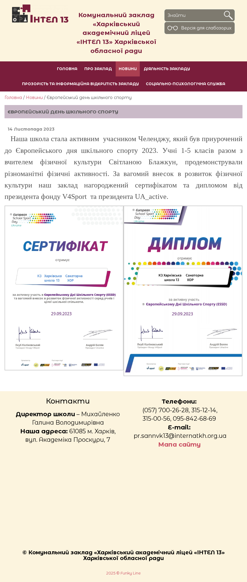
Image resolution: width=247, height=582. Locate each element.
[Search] (228, 15)
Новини (34, 97)
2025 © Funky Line (123, 573)
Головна (13, 97)
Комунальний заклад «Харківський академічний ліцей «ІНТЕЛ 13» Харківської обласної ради (116, 32)
